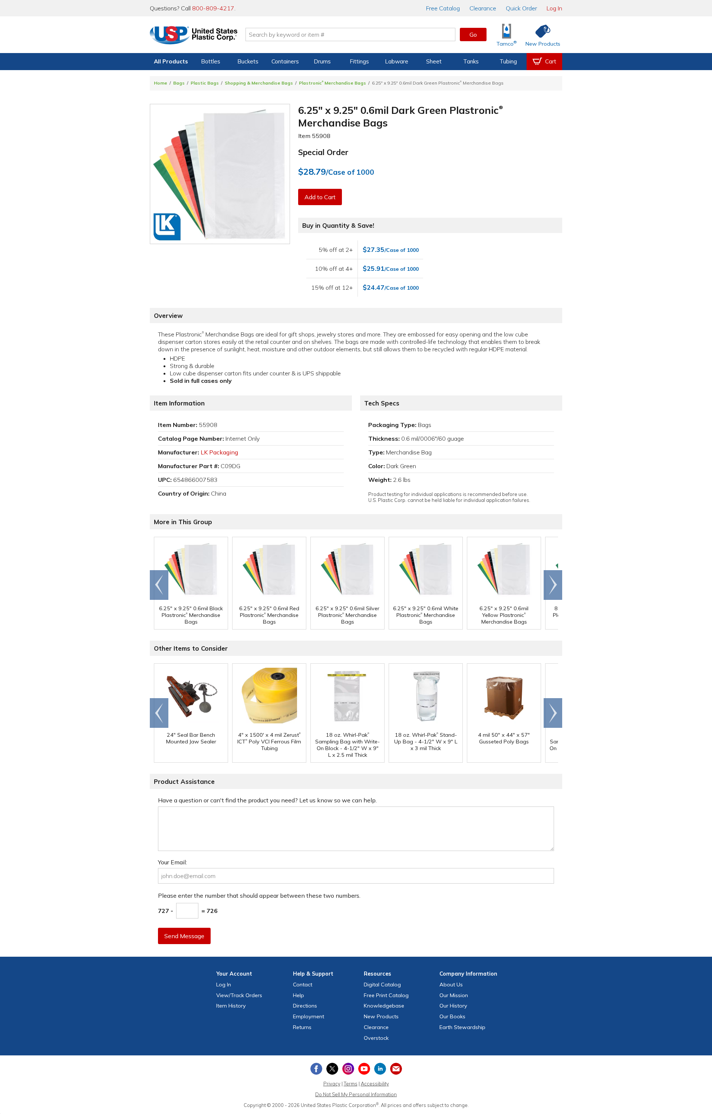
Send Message (184, 936)
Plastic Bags (205, 83)
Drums (322, 61)
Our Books (452, 1016)
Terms (350, 1084)
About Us (451, 984)
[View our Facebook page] (316, 1068)
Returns (302, 1027)
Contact (302, 984)
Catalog (443, 8)
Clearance (482, 8)
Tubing (508, 61)
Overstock (376, 1038)
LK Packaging (219, 452)
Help (298, 995)
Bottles (210, 61)
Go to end (159, 585)
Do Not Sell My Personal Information (356, 1094)
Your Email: (172, 862)
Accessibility (375, 1084)
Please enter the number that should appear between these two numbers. (259, 895)
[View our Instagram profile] (348, 1068)
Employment (308, 1016)
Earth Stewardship (462, 1027)
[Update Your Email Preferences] (396, 1068)
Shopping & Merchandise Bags (259, 83)
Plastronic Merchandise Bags (332, 83)
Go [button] (473, 34)
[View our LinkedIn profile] (380, 1068)
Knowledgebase (384, 1005)
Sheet (434, 61)
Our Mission (453, 995)
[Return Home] (193, 36)
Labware (396, 61)
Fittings (359, 61)
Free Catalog (386, 995)
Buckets (247, 61)
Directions (305, 1005)
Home (160, 83)
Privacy (331, 1084)
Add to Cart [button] (320, 197)
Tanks (471, 61)
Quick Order (521, 8)
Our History (453, 1005)
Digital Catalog (382, 984)
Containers (285, 61)
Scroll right (553, 585)
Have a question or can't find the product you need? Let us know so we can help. (267, 800)
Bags (179, 83)
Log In (554, 8)
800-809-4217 (213, 8)
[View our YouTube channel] (364, 1068)
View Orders (239, 995)
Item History (231, 1005)
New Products (381, 1016)
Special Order (323, 152)
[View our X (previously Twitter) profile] (332, 1068)
